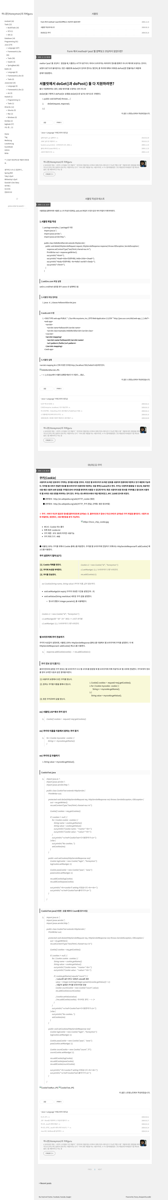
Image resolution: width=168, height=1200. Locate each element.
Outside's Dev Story (12, 182)
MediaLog (8, 140)
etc (9, 93)
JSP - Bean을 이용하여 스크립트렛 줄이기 (54, 1120)
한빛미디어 (8, 192)
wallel (149, 1197)
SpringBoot (13, 65)
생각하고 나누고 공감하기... (14, 169)
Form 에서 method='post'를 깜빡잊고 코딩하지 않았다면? (60, 22)
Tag (6, 137)
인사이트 (8, 189)
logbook (9, 124)
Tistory (136, 1197)
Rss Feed (42, 1197)
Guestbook (9, 147)
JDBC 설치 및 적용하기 (48, 141)
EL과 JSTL (44, 1117)
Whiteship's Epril (11, 179)
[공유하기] (48, 122)
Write (6, 153)
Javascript (10, 83)
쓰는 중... (9, 127)
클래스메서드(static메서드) (49, 148)
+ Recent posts (45, 1183)
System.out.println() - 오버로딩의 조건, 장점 (55, 145)
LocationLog (9, 143)
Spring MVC (9, 173)
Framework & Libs (15, 75)
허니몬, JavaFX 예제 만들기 (49, 1124)
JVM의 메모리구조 (46, 152)
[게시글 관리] (51, 122)
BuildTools (13, 27)
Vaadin (11, 62)
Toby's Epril (9, 176)
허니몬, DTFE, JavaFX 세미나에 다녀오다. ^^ (55, 1127)
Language (13, 48)
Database (10, 38)
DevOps (9, 121)
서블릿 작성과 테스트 (48, 27)
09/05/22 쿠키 (46, 32)
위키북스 (8, 186)
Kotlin (8, 69)
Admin (7, 150)
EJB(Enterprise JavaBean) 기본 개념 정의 (54, 407)
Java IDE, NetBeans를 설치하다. (51, 1131)
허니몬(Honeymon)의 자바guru (17, 13)
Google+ (68, 1197)
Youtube (62, 1197)
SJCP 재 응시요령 (46, 404)
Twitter (50, 1197)
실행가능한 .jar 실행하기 (48, 138)
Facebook (56, 1197)
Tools (8, 24)
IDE (10, 34)
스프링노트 (131, 113)
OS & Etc (9, 107)
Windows (12, 117)
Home (7, 134)
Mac (10, 114)
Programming (11, 41)
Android (9, 21)
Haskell (9, 96)
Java (8, 44)
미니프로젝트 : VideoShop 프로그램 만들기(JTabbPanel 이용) (60, 411)
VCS (10, 31)
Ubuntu (11, 110)
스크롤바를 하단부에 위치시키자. (51, 414)
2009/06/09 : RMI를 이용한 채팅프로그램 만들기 (56, 418)
